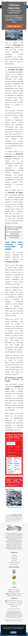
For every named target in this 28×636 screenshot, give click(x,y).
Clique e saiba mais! (14, 26)
